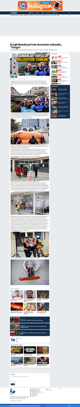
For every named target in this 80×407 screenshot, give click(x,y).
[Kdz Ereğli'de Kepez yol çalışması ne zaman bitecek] (17, 360)
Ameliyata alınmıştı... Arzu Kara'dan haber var (63, 72)
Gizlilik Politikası (43, 405)
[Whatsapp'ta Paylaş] (14, 77)
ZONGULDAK (26, 15)
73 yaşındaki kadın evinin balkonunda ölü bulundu (28, 355)
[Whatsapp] (21, 401)
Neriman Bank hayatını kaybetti (63, 63)
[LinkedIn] (17, 401)
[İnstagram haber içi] (40, 5)
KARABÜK (44, 15)
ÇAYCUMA (36, 15)
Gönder (12, 384)
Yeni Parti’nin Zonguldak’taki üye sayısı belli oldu (63, 76)
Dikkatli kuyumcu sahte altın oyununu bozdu (15, 355)
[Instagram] (16, 401)
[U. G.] (13, 339)
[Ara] (69, 12)
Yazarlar (32, 13)
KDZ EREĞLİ (31, 15)
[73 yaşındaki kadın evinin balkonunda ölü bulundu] (30, 349)
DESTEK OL (54, 13)
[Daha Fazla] (16, 77)
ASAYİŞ (48, 15)
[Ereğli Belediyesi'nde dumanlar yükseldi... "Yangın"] (30, 64)
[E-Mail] (17, 341)
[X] (12, 401)
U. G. (17, 339)
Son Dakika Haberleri (35, 395)
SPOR (55, 15)
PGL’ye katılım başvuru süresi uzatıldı (63, 58)
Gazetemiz (48, 13)
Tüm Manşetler (34, 394)
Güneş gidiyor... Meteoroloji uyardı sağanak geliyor (62, 67)
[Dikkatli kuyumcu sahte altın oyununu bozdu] (17, 349)
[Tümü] (68, 53)
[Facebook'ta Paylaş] (11, 77)
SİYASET (51, 15)
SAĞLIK (58, 15)
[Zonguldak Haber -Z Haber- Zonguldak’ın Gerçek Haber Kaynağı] (13, 13)
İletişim (43, 13)
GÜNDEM (21, 15)
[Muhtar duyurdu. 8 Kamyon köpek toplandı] (43, 349)
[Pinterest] (14, 401)
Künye (59, 388)
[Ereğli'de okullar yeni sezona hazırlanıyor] (30, 360)
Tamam (69, 405)
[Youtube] (19, 401)
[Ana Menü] (69, 15)
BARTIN (40, 15)
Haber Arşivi (33, 396)
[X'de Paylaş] (13, 77)
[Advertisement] (40, 28)
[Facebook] (11, 401)
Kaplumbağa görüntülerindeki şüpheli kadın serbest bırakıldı (42, 365)
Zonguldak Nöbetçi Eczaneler (36, 388)
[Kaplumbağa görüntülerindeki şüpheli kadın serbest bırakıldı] (43, 360)
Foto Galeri (37, 13)
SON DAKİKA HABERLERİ (14, 15)
